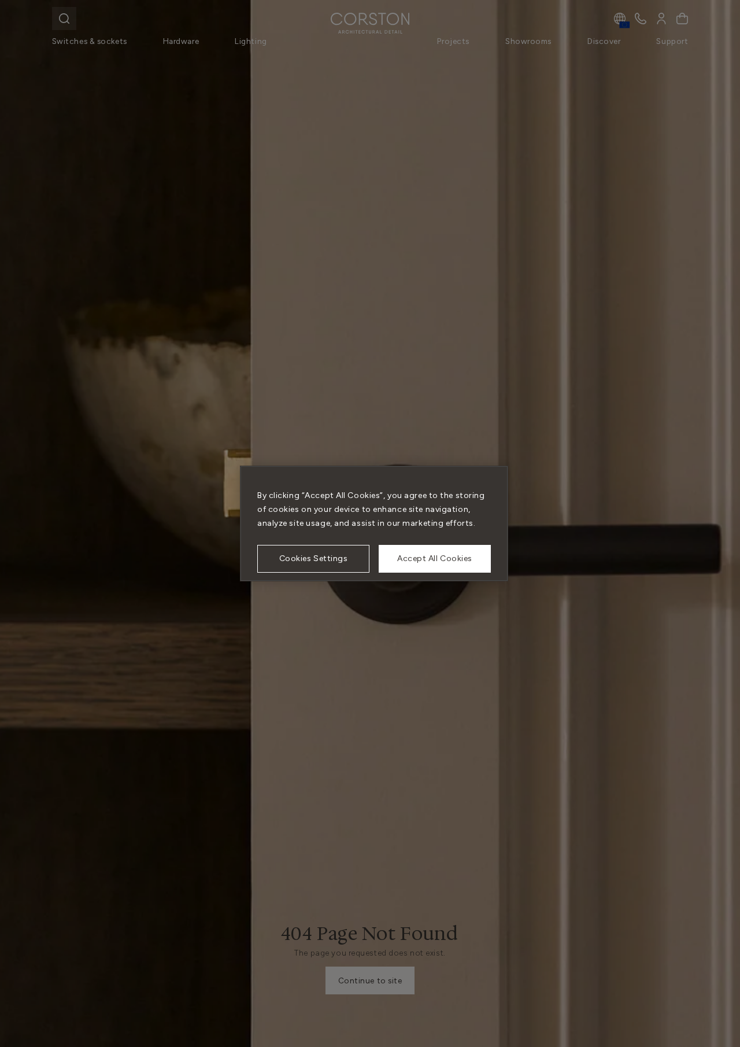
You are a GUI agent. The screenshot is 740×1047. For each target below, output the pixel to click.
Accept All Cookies (434, 558)
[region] (374, 523)
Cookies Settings (313, 558)
